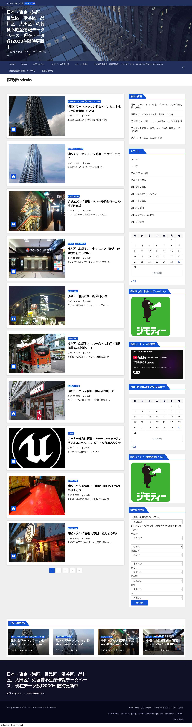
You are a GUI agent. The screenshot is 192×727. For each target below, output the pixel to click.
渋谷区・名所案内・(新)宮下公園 (87, 296)
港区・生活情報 (138, 201)
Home (12, 64)
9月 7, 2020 (74, 448)
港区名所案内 (137, 208)
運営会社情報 (47, 71)
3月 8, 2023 (74, 116)
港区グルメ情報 (72, 481)
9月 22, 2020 (75, 258)
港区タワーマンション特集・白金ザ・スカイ (152, 114)
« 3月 (133, 281)
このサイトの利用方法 (59, 64)
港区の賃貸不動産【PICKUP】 (22, 71)
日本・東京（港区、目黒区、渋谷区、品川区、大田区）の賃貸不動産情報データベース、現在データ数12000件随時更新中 (26, 29)
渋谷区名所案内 (80, 243)
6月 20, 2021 (75, 163)
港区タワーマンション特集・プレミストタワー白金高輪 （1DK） (28, 645)
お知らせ (71, 243)
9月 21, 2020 (75, 301)
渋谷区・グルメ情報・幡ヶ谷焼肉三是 (91, 391)
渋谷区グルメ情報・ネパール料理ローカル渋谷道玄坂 (156, 121)
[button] (183, 67)
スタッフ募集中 (81, 64)
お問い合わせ (39, 64)
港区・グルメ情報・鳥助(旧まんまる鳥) (92, 533)
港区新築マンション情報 (93, 101)
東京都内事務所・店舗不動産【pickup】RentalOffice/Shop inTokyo (128, 64)
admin (87, 116)
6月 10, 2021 (75, 211)
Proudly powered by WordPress (19, 708)
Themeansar (51, 708)
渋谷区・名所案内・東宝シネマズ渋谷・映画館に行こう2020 (162, 645)
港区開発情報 (137, 222)
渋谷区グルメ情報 (73, 196)
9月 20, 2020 (75, 396)
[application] (157, 364)
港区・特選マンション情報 (76, 101)
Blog (24, 64)
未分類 (134, 166)
